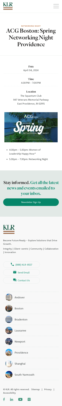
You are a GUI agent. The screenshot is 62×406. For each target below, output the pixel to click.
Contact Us (24, 280)
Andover (20, 297)
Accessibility (9, 392)
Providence (21, 352)
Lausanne (20, 330)
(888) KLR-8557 (23, 264)
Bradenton (21, 319)
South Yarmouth (24, 374)
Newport (20, 341)
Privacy (48, 389)
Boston (19, 308)
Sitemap (35, 389)
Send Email (24, 272)
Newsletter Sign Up (31, 202)
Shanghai (20, 363)
